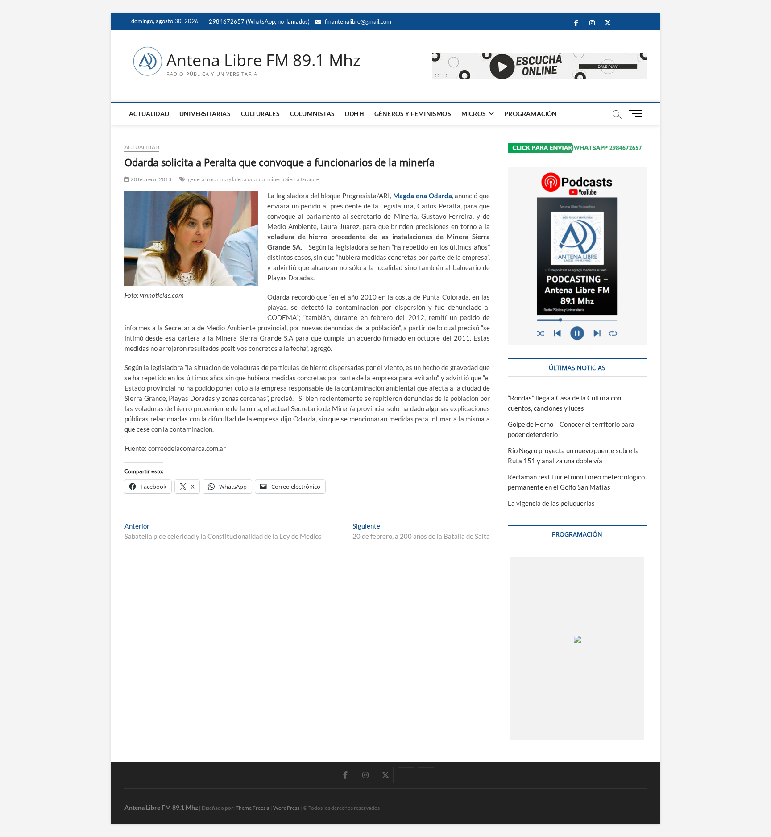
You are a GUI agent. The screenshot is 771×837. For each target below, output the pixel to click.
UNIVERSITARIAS (205, 113)
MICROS (473, 113)
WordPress (286, 807)
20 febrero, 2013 (150, 179)
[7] (618, 730)
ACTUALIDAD (149, 113)
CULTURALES (260, 113)
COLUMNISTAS (312, 113)
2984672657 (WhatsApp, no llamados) (258, 21)
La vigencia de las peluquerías (551, 503)
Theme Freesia (252, 807)
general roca (203, 179)
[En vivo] (426, 767)
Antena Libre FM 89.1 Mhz (263, 60)
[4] (521, 730)
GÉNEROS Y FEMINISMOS (412, 113)
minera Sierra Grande (293, 179)
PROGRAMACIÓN (530, 113)
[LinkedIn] (406, 767)
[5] (553, 730)
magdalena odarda (242, 179)
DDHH (354, 113)
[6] (586, 730)
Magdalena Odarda (422, 196)
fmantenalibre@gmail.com (357, 21)
